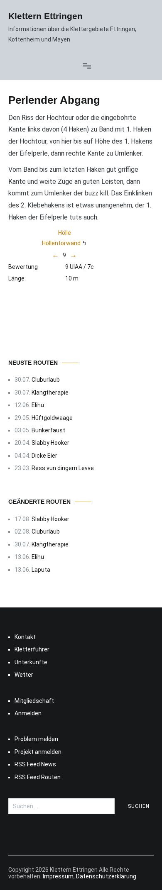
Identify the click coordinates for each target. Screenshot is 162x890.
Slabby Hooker (50, 442)
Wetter (24, 674)
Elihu (38, 405)
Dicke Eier (44, 455)
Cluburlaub (46, 379)
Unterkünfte (31, 662)
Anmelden (28, 713)
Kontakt (25, 637)
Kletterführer (32, 649)
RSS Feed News (35, 764)
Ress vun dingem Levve (63, 468)
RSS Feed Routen (38, 777)
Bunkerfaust (48, 430)
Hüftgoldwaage (52, 418)
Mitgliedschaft (34, 700)
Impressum (58, 876)
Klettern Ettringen (45, 16)
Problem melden (36, 739)
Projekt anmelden (38, 752)
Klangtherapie (50, 392)
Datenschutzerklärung (106, 876)
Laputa (41, 569)
